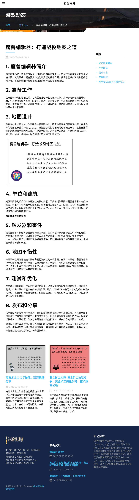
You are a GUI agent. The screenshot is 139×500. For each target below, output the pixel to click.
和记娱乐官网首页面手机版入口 (21, 460)
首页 (8, 25)
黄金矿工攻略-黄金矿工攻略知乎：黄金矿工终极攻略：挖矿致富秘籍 (69, 381)
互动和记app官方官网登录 (112, 82)
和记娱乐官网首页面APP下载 (20, 463)
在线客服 (103, 77)
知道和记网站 (105, 63)
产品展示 (103, 68)
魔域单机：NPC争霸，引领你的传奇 (68, 476)
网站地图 (35, 450)
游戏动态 (23, 25)
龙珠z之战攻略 (57, 452)
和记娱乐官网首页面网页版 (19, 457)
